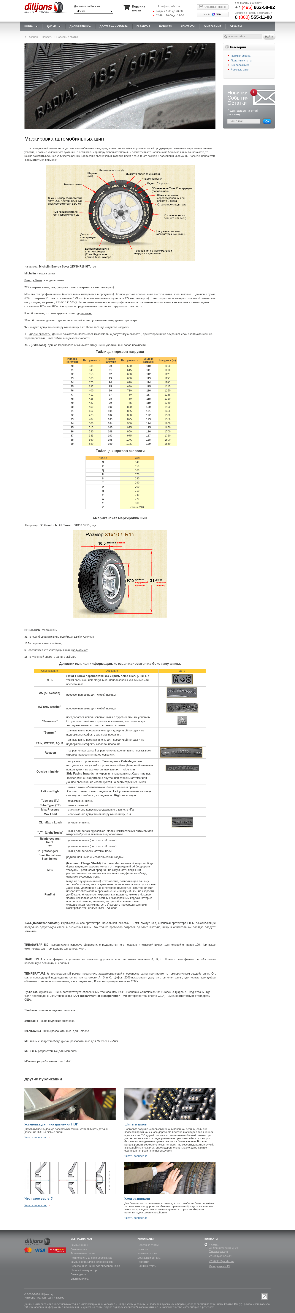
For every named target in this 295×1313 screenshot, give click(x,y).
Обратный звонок (215, 6)
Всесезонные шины (83, 1253)
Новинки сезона (241, 55)
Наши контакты (147, 1266)
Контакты (188, 26)
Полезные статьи (241, 60)
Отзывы (236, 26)
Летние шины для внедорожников (91, 1257)
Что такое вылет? (38, 1198)
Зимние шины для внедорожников (92, 1261)
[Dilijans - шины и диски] (45, 13)
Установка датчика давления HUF (51, 1124)
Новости (143, 1249)
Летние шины (79, 1249)
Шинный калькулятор (84, 1270)
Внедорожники (240, 65)
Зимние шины (79, 1245)
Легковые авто (240, 69)
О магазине (212, 26)
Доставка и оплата (149, 1257)
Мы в (206, 14)
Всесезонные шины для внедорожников (95, 1266)
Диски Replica (80, 26)
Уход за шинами (137, 1198)
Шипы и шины (136, 1124)
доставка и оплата (114, 26)
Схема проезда (218, 1251)
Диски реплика (80, 1278)
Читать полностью (35, 1137)
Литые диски (78, 1274)
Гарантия (143, 26)
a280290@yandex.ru (221, 1261)
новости (165, 26)
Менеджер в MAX (219, 1266)
